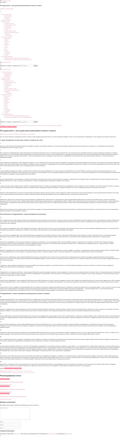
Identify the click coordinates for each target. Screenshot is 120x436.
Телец (6, 55)
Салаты (10, 35)
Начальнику (3, 127)
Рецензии (7, 17)
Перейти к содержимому (6, 8)
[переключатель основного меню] (0, 10)
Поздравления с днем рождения (13, 368)
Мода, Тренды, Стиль (10, 31)
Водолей (7, 41)
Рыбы (6, 50)
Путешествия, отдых (10, 25)
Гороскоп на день (7, 37)
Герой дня (7, 19)
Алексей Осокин (5, 134)
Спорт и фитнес (9, 23)
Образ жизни (6, 22)
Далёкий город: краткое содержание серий (17, 58)
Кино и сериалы (6, 14)
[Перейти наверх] (0, 435)
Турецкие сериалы (7, 56)
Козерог (7, 44)
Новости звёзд (6, 20)
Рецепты (7, 34)
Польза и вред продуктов (12, 32)
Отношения (8, 26)
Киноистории (8, 16)
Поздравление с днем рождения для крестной (13, 396)
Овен (6, 47)
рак (6, 49)
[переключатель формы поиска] (0, 64)
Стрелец (7, 53)
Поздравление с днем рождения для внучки (12, 389)
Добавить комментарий (28, 134)
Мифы (6, 29)
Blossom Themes (52, 433)
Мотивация (8, 28)
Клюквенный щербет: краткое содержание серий (18, 59)
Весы (6, 40)
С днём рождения (12, 127)
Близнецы (8, 38)
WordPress (69, 433)
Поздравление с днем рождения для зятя (11, 382)
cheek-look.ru (17, 433)
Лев (6, 46)
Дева (6, 43)
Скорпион (7, 52)
